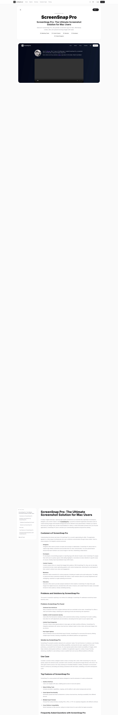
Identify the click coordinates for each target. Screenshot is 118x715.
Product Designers (60, 36)
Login (98, 1)
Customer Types (43, 1)
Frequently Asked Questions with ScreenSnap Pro (26, 533)
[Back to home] (20, 10)
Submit (102, 1)
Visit (95, 9)
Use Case (21, 527)
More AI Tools (22, 537)
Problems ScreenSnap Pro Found (27, 522)
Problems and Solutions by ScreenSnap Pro (25, 519)
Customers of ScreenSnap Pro (25, 516)
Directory (36, 1)
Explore (31, 1)
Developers (75, 33)
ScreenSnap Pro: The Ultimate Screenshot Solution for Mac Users (26, 513)
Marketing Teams (45, 33)
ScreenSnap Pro (64, 521)
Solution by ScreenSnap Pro (26, 525)
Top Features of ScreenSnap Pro (26, 530)
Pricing (50, 1)
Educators (67, 33)
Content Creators (57, 33)
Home (26, 1)
